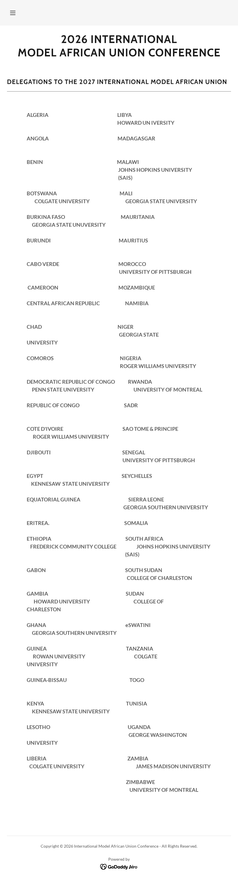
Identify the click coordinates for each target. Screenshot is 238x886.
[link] (119, 54)
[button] (13, 13)
